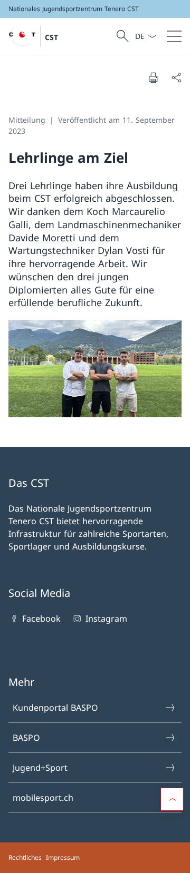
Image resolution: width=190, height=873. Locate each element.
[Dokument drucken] (153, 77)
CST (51, 37)
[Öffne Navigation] (174, 36)
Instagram (106, 618)
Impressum (63, 857)
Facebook (41, 618)
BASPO (26, 737)
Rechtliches (25, 857)
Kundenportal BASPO (55, 707)
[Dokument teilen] (176, 77)
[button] (172, 799)
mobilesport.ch (43, 797)
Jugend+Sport (40, 767)
